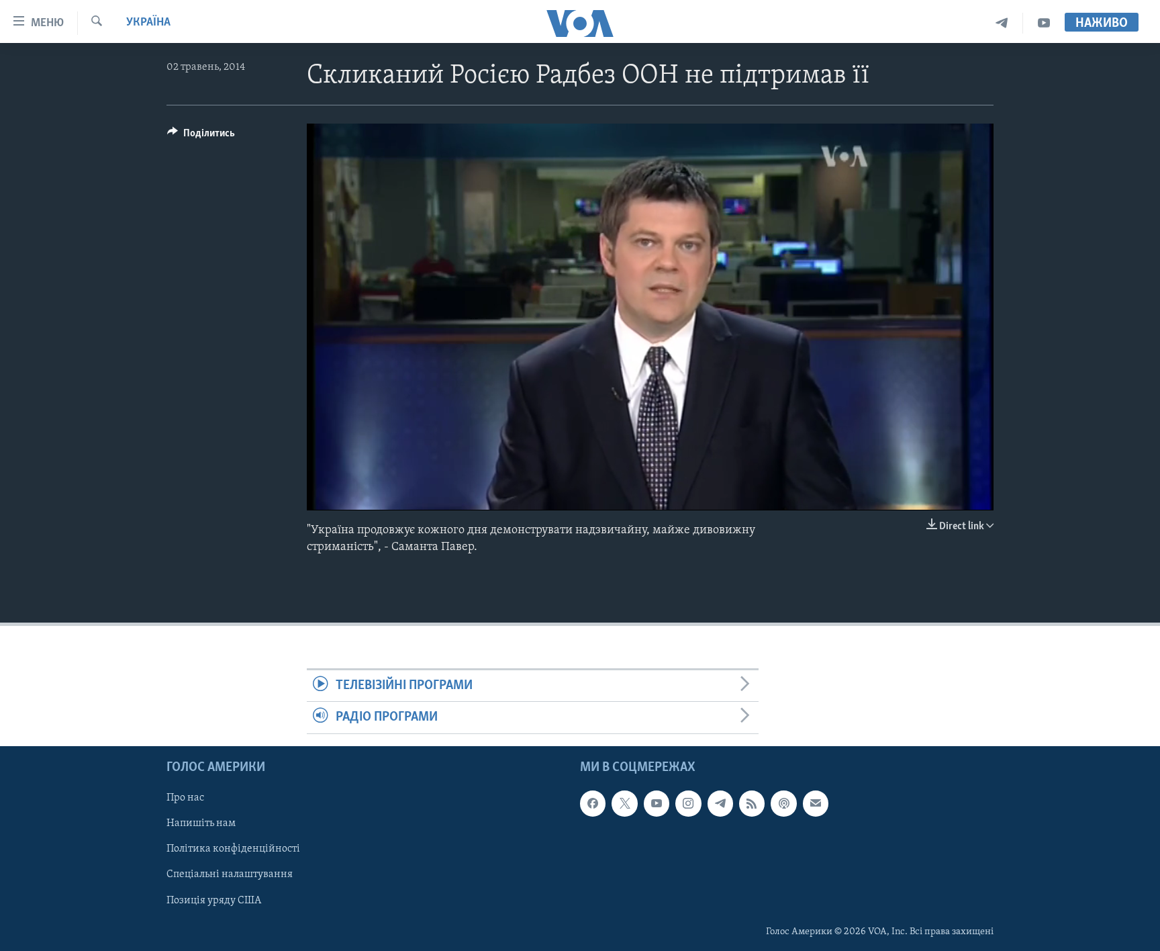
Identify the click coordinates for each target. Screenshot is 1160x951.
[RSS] (752, 803)
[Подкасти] (783, 803)
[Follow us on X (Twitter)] (624, 803)
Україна (148, 23)
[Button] (201, 136)
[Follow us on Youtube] (656, 803)
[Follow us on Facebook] (593, 803)
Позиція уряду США (213, 900)
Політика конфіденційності (233, 849)
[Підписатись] (815, 803)
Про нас (185, 797)
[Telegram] (1002, 23)
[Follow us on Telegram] (720, 803)
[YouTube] (1044, 23)
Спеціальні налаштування (229, 874)
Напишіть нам (201, 823)
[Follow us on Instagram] (688, 803)
